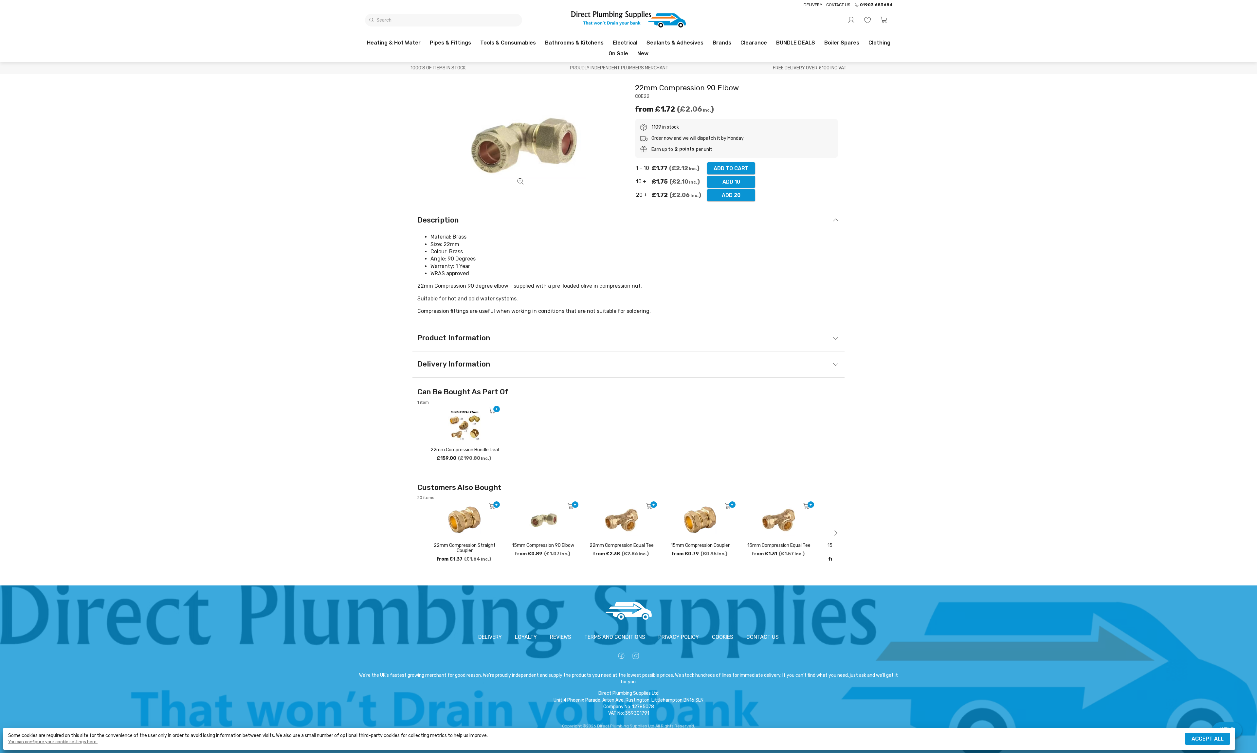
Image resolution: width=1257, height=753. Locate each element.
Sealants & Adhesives (675, 43)
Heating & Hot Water (394, 43)
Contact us (838, 4)
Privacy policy (678, 637)
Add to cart (731, 168)
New (642, 53)
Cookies (722, 637)
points (686, 149)
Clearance (753, 43)
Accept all (1208, 739)
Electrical (625, 43)
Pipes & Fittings (450, 43)
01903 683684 (876, 5)
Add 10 (731, 182)
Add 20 (731, 195)
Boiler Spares (841, 43)
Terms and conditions (614, 637)
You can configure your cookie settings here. (53, 742)
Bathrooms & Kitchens (574, 43)
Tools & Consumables (508, 43)
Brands (722, 43)
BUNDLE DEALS (795, 43)
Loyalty (526, 637)
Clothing (879, 43)
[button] (884, 20)
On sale (618, 53)
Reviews (560, 637)
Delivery (813, 4)
